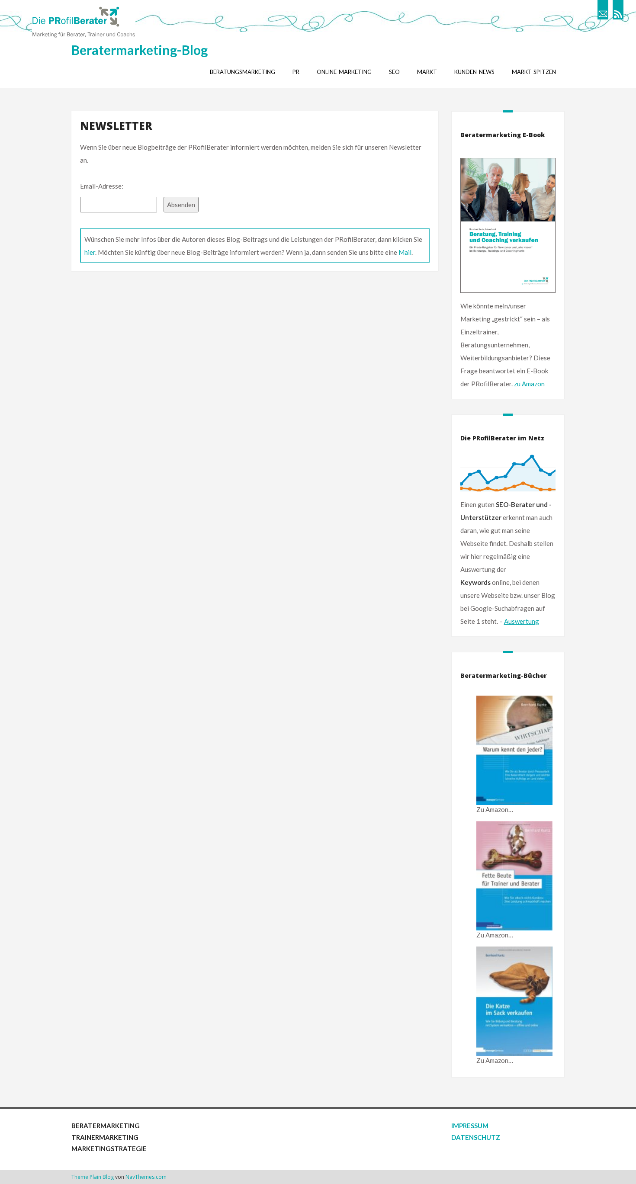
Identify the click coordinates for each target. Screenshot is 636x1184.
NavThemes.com (146, 1177)
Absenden (181, 205)
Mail (404, 252)
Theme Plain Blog (92, 1177)
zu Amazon (529, 384)
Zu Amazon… (494, 809)
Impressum (469, 1125)
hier (89, 252)
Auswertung (521, 621)
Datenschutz (475, 1137)
